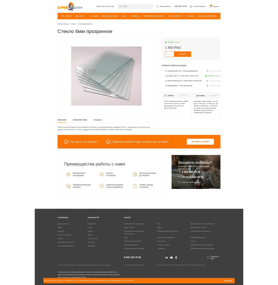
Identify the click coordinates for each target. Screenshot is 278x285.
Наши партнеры (63, 224)
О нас (124, 16)
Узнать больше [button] (128, 281)
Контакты (135, 16)
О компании (63, 217)
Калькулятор (177, 16)
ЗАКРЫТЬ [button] (228, 281)
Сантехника (161, 241)
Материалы (92, 246)
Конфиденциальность (182, 265)
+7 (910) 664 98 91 (193, 177)
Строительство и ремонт (132, 241)
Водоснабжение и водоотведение (202, 224)
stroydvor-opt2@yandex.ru (191, 182)
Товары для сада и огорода (134, 248)
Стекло (192, 241)
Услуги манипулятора (207, 16)
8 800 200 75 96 (191, 172)
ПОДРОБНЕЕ (183, 95)
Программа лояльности (153, 16)
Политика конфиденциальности (134, 265)
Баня (159, 224)
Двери (159, 227)
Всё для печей (129, 227)
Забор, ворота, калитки (198, 227)
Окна (126, 237)
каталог (127, 217)
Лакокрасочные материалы (200, 231)
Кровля (90, 231)
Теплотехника (93, 238)
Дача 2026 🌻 (80, 16)
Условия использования (197, 265)
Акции (95, 16)
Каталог (68, 16)
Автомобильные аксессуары (134, 224)
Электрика (91, 242)
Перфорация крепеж (197, 237)
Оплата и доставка (110, 16)
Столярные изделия (131, 245)
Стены (90, 227)
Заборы (90, 235)
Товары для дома (163, 245)
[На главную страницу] (70, 6)
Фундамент (92, 224)
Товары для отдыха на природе (201, 245)
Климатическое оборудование (168, 231)
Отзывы (190, 16)
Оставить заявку (200, 142)
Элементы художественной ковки (202, 248)
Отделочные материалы (166, 237)
